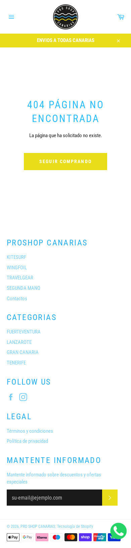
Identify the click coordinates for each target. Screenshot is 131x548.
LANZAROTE (19, 342)
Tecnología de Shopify (75, 526)
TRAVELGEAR (20, 278)
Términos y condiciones (30, 431)
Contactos (17, 299)
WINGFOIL (17, 268)
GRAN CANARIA (23, 352)
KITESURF (16, 257)
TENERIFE (16, 363)
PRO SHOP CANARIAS (37, 526)
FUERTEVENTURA (24, 332)
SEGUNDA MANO (23, 288)
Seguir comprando (65, 161)
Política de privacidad (27, 441)
